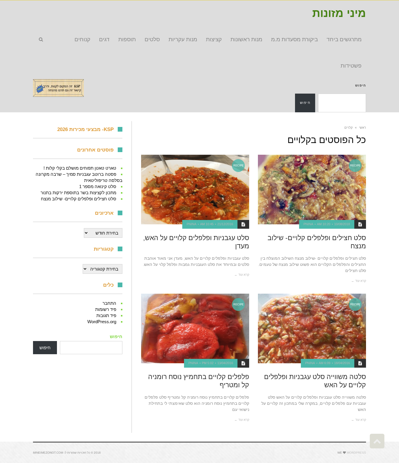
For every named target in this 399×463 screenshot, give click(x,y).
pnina (308, 224)
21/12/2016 (225, 224)
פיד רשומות (105, 309)
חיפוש (360, 85)
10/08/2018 (342, 224)
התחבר (109, 303)
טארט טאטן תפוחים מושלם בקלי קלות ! (80, 168)
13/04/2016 (225, 363)
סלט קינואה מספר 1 (97, 186)
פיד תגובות (106, 315)
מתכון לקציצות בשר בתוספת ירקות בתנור (78, 192)
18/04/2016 (342, 363)
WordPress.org (101, 321)
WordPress (356, 452)
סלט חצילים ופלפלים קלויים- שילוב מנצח (78, 198)
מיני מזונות (339, 13)
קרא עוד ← (358, 281)
